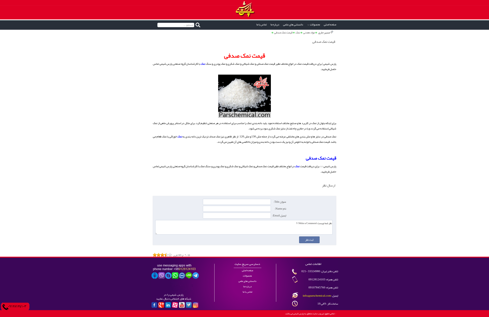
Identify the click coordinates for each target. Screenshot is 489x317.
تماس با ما (261, 24)
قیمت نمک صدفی (283, 32)
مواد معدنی (309, 32)
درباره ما (274, 24)
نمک (298, 32)
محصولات (315, 24)
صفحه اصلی (330, 24)
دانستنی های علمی (293, 24)
